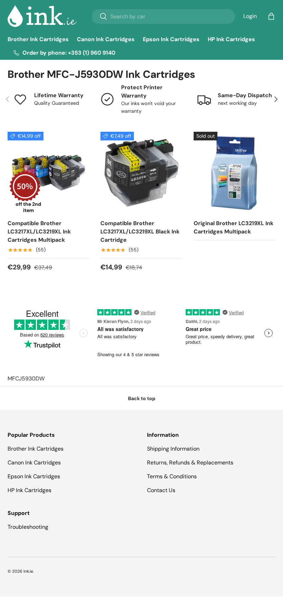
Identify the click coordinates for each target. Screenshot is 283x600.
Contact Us (161, 490)
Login (250, 16)
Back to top (141, 398)
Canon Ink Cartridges (106, 39)
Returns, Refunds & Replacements (190, 462)
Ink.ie (28, 571)
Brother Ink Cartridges (38, 39)
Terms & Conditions (172, 476)
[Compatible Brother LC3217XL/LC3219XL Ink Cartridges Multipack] (48, 173)
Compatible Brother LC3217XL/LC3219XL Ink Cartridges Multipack (39, 231)
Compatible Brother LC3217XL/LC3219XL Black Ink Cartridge (139, 231)
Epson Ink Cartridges (171, 39)
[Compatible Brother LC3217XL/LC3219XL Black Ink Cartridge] (141, 173)
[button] (271, 16)
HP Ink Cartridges (231, 39)
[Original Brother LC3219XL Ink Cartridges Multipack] (234, 173)
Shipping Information (173, 448)
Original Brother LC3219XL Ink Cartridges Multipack (233, 227)
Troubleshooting (28, 526)
